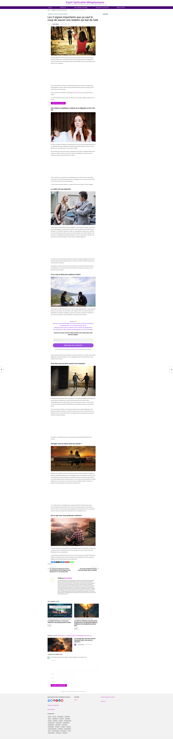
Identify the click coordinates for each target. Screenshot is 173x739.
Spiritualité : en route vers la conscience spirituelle (74, 635)
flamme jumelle (68, 720)
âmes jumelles (52, 732)
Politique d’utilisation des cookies (108, 697)
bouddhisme (55, 718)
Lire (49, 625)
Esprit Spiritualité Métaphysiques (85, 2)
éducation (65, 732)
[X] (58, 562)
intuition (78, 92)
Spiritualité (63, 7)
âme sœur (59, 732)
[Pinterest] (67, 562)
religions (63, 726)
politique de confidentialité (76, 349)
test (49, 730)
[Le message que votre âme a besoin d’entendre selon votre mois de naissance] (60, 645)
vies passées (63, 730)
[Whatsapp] (72, 562)
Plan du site (103, 701)
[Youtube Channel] (62, 700)
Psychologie (51, 726)
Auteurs (76, 699)
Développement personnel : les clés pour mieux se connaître (59, 618)
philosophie (58, 724)
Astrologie (67, 716)
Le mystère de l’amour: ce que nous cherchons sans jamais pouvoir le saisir (59, 621)
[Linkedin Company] (59, 700)
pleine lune (65, 724)
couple (50, 564)
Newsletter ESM (121, 7)
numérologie (51, 724)
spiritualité (61, 728)
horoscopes (59, 722)
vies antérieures (56, 730)
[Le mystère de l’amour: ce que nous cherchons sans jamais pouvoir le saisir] (60, 611)
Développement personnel (81, 7)
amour (55, 716)
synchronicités (68, 728)
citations (61, 718)
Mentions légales (51, 709)
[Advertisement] (73, 75)
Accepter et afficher (58, 103)
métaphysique (66, 722)
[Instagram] (54, 700)
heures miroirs (51, 722)
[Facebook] (53, 562)
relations (57, 726)
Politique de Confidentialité (53, 705)
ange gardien (60, 716)
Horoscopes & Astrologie (102, 7)
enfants (61, 720)
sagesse (69, 726)
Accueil (50, 7)
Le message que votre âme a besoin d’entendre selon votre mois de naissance (85, 640)
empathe (55, 720)
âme (69, 730)
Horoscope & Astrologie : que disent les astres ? (84, 618)
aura (50, 718)
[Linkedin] (62, 562)
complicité (68, 718)
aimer (50, 716)
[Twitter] (51, 700)
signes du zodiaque (52, 728)
